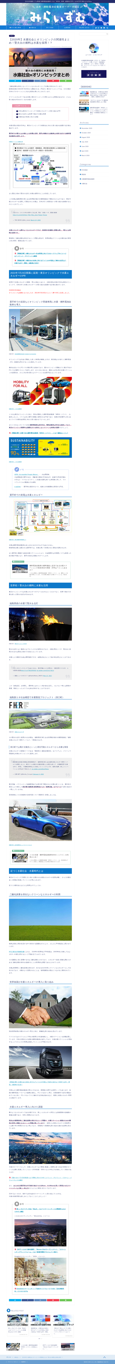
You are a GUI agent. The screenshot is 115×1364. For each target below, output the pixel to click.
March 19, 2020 (36, 220)
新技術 (68, 27)
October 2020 (86, 133)
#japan (40, 215)
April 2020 (85, 151)
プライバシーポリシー (13, 1361)
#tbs (29, 215)
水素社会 (33, 27)
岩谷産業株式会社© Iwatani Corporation (25, 354)
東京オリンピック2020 (21, 643)
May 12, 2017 (47, 675)
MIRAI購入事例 (16, 27)
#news (45, 215)
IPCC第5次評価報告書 (16, 951)
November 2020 (87, 128)
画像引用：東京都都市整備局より (17, 539)
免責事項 (23, 1361)
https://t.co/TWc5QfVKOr (28, 670)
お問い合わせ (85, 27)
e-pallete (17, 486)
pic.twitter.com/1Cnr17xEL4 (45, 670)
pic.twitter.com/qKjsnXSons (40, 769)
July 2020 (85, 142)
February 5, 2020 (38, 774)
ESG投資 (50, 27)
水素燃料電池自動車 (88, 179)
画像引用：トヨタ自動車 (15, 409)
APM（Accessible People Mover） (26, 474)
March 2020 (85, 155)
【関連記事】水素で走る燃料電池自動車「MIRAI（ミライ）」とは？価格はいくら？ (39, 433)
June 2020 (85, 146)
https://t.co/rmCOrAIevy (20, 215)
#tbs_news (34, 215)
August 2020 (86, 137)
